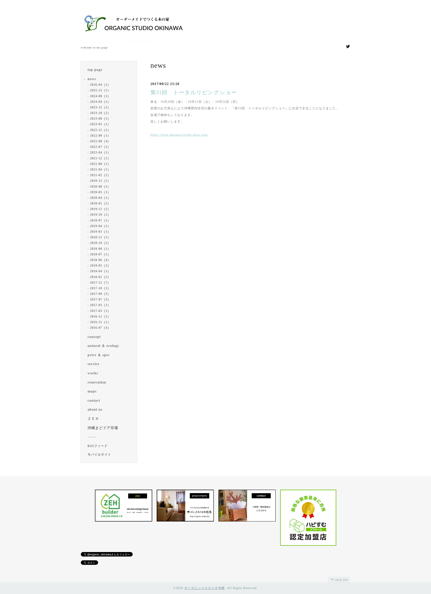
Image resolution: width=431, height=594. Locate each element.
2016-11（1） (100, 322)
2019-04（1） (100, 226)
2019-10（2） (100, 214)
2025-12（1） (100, 90)
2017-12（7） (100, 282)
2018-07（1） (100, 254)
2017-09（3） (100, 294)
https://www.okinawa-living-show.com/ (179, 134)
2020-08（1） (100, 186)
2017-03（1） (100, 311)
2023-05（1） (100, 124)
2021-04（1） (100, 169)
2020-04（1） (100, 197)
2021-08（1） (100, 164)
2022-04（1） (100, 152)
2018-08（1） (100, 248)
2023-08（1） (100, 118)
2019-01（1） (100, 231)
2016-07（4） (100, 327)
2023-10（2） (100, 113)
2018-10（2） (100, 243)
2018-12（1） (100, 237)
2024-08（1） (100, 96)
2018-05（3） (100, 265)
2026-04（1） (100, 84)
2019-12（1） (100, 209)
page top (341, 580)
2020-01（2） (100, 203)
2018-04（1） (100, 271)
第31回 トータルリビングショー (193, 92)
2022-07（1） (100, 147)
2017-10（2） (100, 288)
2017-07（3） (100, 299)
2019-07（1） (100, 220)
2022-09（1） (100, 135)
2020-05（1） (100, 192)
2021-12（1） (100, 158)
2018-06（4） (100, 260)
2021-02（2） (100, 175)
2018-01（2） (100, 277)
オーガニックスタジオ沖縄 (204, 588)
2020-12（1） (100, 180)
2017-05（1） (100, 305)
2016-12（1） (100, 316)
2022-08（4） (100, 141)
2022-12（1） (100, 130)
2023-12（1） (100, 107)
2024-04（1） (100, 101)
